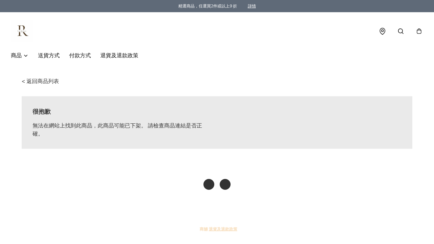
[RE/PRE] (22, 31)
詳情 (252, 6)
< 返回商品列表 (40, 81)
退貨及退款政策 (119, 55)
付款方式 (80, 55)
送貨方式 (49, 55)
